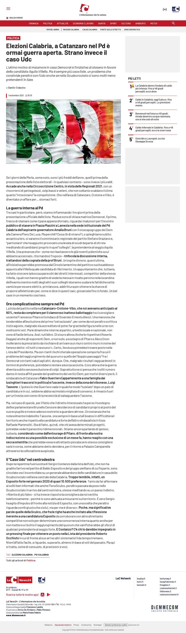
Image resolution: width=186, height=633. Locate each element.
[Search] (173, 23)
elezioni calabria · (23, 554)
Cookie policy (86, 625)
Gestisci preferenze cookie (116, 625)
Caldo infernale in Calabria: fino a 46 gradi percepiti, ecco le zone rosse (154, 129)
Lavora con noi (133, 625)
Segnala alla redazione (63, 625)
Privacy (76, 625)
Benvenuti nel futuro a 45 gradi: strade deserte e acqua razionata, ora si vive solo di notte (153, 116)
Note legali (98, 625)
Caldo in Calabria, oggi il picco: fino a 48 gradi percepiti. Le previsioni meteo (153, 102)
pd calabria (41, 554)
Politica (30, 560)
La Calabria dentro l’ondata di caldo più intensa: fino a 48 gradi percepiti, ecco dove (153, 88)
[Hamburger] (7, 9)
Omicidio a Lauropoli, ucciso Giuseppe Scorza (150, 140)
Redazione (48, 625)
